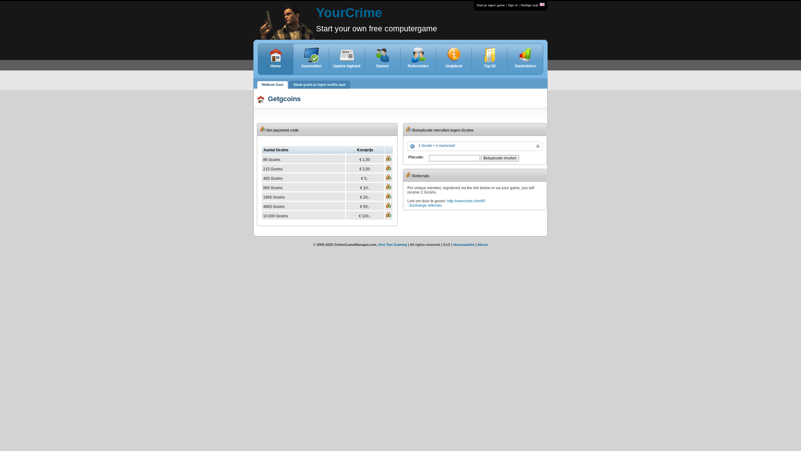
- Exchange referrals (424, 205)
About (482, 244)
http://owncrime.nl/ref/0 (466, 201)
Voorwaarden (464, 244)
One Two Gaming (392, 244)
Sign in (513, 5)
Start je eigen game (491, 5)
